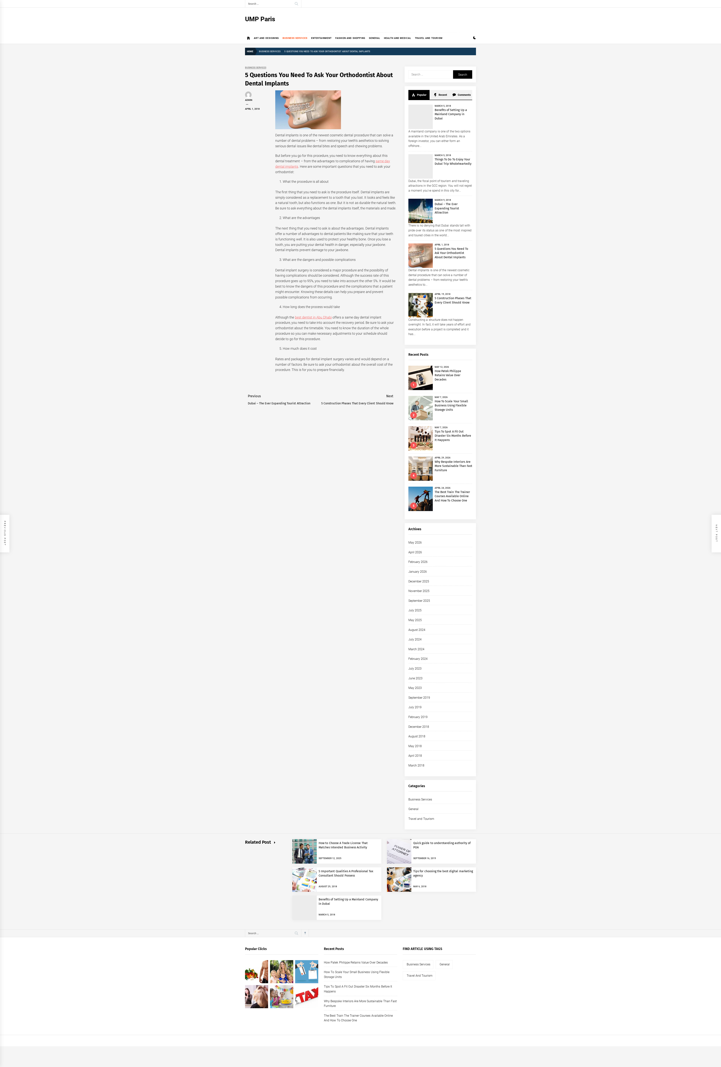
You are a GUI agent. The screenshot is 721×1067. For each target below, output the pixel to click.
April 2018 (415, 755)
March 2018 (416, 765)
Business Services (295, 38)
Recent (442, 94)
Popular (421, 94)
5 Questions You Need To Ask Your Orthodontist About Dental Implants (451, 253)
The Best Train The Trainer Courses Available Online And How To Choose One (452, 496)
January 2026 (417, 571)
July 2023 (415, 668)
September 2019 (419, 697)
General (374, 38)
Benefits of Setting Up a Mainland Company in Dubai (451, 114)
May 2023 (415, 688)
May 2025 (415, 620)
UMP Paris (260, 19)
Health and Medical (397, 38)
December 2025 (418, 581)
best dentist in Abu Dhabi (313, 317)
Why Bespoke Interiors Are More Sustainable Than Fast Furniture (453, 466)
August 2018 (416, 736)
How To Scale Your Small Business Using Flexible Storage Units (451, 405)
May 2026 (415, 542)
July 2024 (415, 639)
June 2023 (415, 678)
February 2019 (418, 717)
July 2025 (415, 610)
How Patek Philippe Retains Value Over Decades (448, 375)
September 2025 (419, 601)
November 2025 (418, 591)
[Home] (248, 38)
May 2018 (415, 746)
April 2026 (415, 552)
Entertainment (321, 38)
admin (248, 100)
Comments (464, 94)
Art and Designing (266, 38)
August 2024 (416, 630)
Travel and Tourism (429, 38)
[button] (474, 38)
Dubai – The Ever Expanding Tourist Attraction (447, 208)
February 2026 (418, 562)
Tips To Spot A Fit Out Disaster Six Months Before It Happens (453, 436)
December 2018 (418, 727)
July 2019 (415, 707)
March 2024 (416, 649)
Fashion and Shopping (350, 38)
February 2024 (418, 659)
